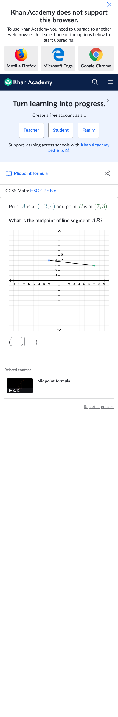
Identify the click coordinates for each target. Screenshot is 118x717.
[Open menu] (110, 82)
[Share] (108, 173)
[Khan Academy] (26, 82)
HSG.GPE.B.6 (43, 191)
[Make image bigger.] (59, 280)
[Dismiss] (109, 4)
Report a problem (99, 407)
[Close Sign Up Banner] (108, 100)
